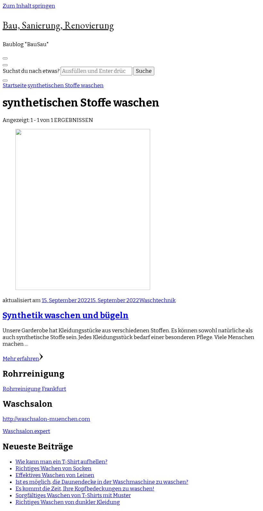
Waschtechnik (157, 300)
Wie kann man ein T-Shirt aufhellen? (61, 461)
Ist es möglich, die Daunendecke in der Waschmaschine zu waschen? (101, 482)
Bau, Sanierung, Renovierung (58, 25)
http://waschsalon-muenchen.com (46, 419)
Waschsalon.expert (26, 431)
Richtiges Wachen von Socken (53, 468)
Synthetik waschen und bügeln (66, 315)
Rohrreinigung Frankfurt (34, 389)
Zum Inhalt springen (29, 6)
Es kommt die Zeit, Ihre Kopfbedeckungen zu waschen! (84, 488)
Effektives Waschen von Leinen (54, 475)
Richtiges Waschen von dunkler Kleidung (67, 502)
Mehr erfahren (21, 358)
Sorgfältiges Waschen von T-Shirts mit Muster (73, 495)
